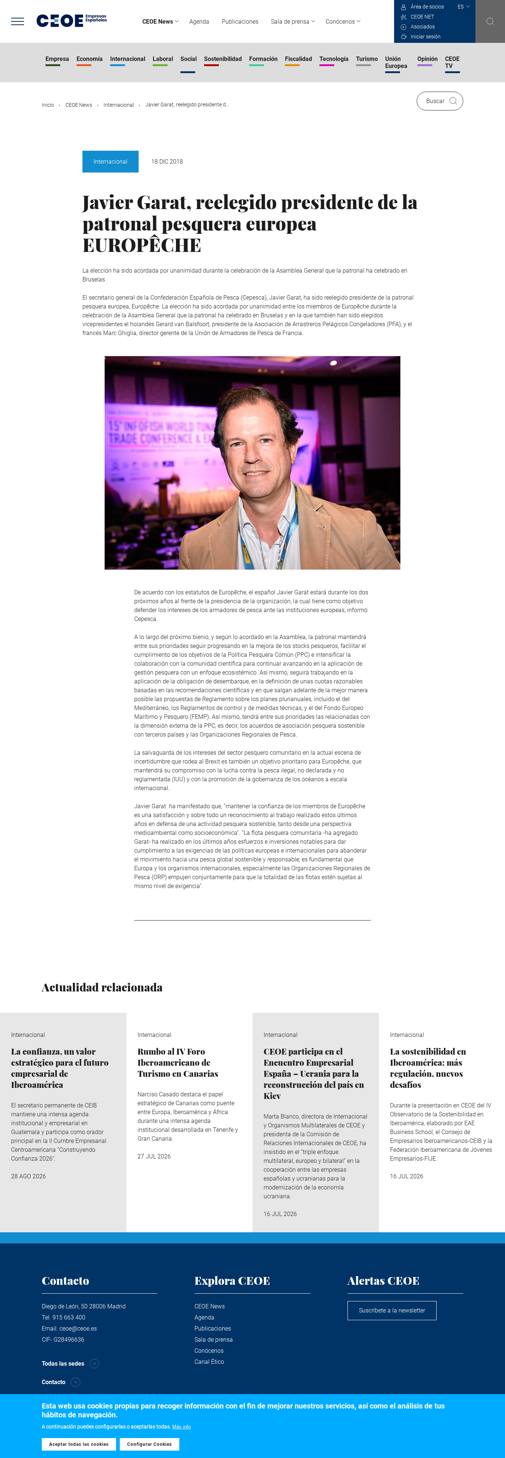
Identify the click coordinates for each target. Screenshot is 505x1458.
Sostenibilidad (223, 58)
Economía (90, 58)
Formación (263, 58)
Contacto (53, 1382)
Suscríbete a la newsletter (392, 1310)
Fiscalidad (298, 58)
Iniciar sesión (426, 37)
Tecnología (334, 58)
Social (188, 58)
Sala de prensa (290, 21)
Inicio (48, 105)
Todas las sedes (63, 1363)
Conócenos (340, 21)
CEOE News (157, 21)
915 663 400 (68, 1317)
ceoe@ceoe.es (78, 1328)
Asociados (423, 27)
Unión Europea (396, 62)
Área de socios (427, 7)
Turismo (367, 58)
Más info (181, 1427)
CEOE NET (422, 17)
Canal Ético (209, 1361)
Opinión (427, 58)
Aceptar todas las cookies (79, 1444)
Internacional (127, 58)
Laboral (163, 58)
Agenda (199, 21)
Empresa (57, 58)
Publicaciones (240, 21)
